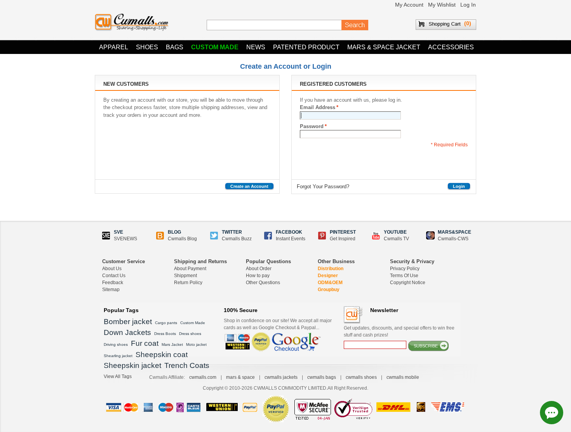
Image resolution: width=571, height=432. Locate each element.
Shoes (147, 47)
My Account (409, 5)
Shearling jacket (118, 356)
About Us (112, 268)
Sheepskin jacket (132, 365)
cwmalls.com (202, 377)
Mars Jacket (172, 344)
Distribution (330, 268)
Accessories (451, 47)
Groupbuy (328, 289)
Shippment (185, 275)
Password (312, 126)
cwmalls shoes (361, 377)
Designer (328, 275)
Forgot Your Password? (323, 186)
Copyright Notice (407, 282)
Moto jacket (196, 344)
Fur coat (144, 343)
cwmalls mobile (402, 377)
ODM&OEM (330, 282)
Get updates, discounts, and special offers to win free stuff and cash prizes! (399, 331)
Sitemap (111, 289)
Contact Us (113, 275)
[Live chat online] (551, 412)
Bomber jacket (128, 321)
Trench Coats (186, 365)
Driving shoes (116, 344)
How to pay (258, 275)
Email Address (317, 107)
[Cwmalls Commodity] (132, 22)
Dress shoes (190, 333)
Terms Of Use (404, 275)
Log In (468, 5)
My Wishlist (442, 5)
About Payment (190, 268)
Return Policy (188, 282)
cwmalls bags (321, 377)
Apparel (113, 47)
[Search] (355, 25)
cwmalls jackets (281, 377)
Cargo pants (166, 323)
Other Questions (263, 282)
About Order (259, 268)
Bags (174, 47)
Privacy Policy (405, 268)
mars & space (240, 377)
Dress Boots (165, 333)
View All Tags (118, 376)
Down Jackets (127, 332)
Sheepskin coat (162, 354)
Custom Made (214, 47)
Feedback (112, 282)
